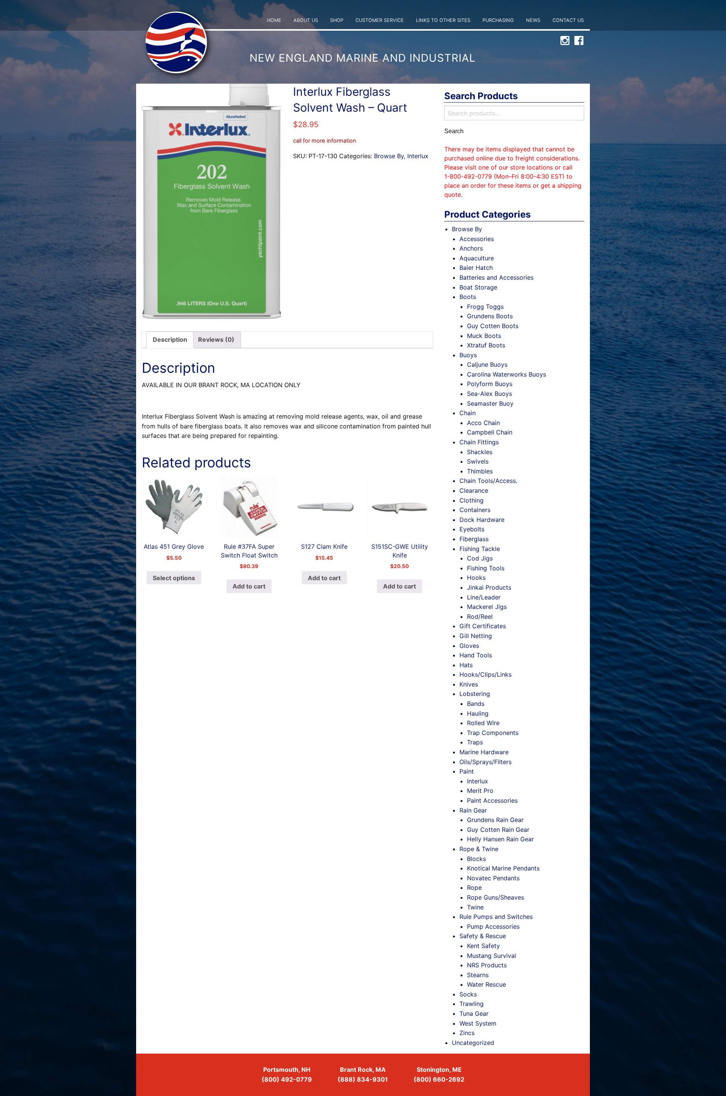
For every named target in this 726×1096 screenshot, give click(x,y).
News (533, 20)
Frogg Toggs (485, 306)
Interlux (417, 156)
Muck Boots (484, 335)
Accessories (476, 239)
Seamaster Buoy (490, 403)
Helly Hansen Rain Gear (500, 839)
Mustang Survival (491, 955)
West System (477, 1023)
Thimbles (480, 471)
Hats (466, 665)
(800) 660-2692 (439, 1079)
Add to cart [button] (249, 586)
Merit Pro (480, 790)
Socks (468, 994)
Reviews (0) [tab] (216, 339)
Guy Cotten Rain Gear (498, 829)
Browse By (389, 156)
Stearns (478, 975)
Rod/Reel (480, 616)
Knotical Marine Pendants (503, 868)
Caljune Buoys (487, 364)
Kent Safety (483, 946)
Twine (475, 907)
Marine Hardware (484, 752)
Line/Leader (484, 597)
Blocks (476, 858)
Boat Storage (478, 287)
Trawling (471, 1003)
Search (454, 131)
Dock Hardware (481, 519)
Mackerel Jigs (487, 606)
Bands (475, 703)
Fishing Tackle (479, 549)
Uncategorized (473, 1042)
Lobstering (474, 693)
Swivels (478, 461)
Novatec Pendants (493, 878)
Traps (475, 742)
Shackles (479, 452)
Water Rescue (486, 984)
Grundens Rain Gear (495, 820)
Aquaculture (476, 258)
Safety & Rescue (482, 936)
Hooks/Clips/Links (485, 674)
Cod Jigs (480, 558)
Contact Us (568, 20)
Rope (474, 887)
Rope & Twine (478, 849)
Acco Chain (483, 423)
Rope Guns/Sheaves (495, 897)
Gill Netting (475, 636)
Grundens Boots (490, 316)
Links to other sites (443, 20)
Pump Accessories (493, 926)
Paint (466, 771)
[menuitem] (274, 20)
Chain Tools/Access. (488, 480)
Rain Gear (473, 810)
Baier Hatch (476, 267)
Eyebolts (471, 529)
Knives (468, 684)
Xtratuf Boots (486, 345)
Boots (467, 296)
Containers (474, 510)
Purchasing (498, 20)
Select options (174, 578)
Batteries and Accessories (496, 277)
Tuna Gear (474, 1013)
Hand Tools (475, 655)
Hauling (478, 713)
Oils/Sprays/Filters (485, 762)
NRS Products (487, 965)
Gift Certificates (482, 626)
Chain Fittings (479, 442)
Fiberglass (474, 539)
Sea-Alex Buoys (489, 393)
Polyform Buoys (489, 384)
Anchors (471, 248)
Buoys (468, 355)
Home (274, 20)
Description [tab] (170, 339)
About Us (305, 20)
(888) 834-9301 (363, 1079)
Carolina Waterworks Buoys (506, 374)
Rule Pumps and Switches (496, 916)
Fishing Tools (485, 568)
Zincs (467, 1033)
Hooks (476, 577)
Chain (467, 413)
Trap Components (492, 732)
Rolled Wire (483, 723)
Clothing (471, 500)
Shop (336, 20)
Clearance (473, 490)
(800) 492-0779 (287, 1079)
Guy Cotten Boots (492, 326)
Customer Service (379, 20)
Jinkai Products (489, 587)
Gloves (469, 645)
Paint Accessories (492, 800)
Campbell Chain (489, 432)
